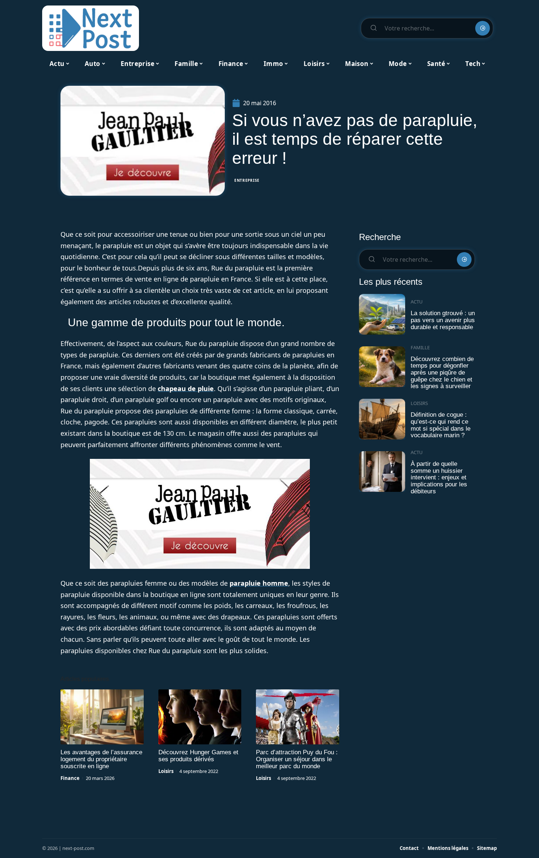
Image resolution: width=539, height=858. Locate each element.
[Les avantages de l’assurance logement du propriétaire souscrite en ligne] (102, 716)
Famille (420, 347)
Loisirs (165, 771)
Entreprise (247, 180)
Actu (417, 301)
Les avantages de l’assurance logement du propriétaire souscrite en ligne (101, 759)
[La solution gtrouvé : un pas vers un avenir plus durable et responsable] (382, 314)
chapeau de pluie (186, 388)
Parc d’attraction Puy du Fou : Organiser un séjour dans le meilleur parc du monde (297, 759)
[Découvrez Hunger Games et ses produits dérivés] (200, 716)
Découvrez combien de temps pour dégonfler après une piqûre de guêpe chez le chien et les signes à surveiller (442, 373)
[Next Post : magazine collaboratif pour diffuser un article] (91, 28)
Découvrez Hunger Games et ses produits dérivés (198, 756)
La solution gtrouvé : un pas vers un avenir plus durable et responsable (443, 320)
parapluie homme (259, 583)
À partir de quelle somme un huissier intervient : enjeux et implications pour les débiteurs (439, 477)
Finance (70, 778)
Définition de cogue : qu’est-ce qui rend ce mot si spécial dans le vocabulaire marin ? (440, 425)
